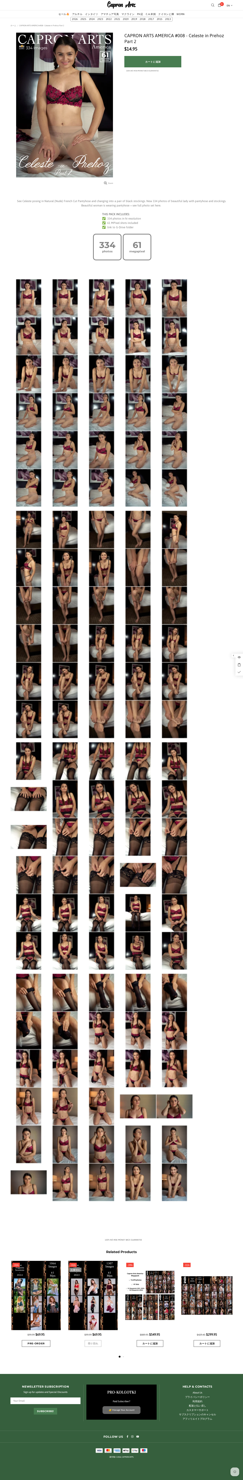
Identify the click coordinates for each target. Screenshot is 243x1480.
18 (143, 19)
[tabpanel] (36, 1307)
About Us (197, 1392)
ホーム (13, 25)
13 (168, 19)
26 (75, 19)
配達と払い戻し (197, 1405)
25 (83, 19)
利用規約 (197, 1401)
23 (100, 19)
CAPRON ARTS (121, 5)
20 (126, 19)
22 (109, 19)
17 (151, 19)
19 (134, 19)
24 (92, 19)
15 (160, 19)
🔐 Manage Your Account (121, 1410)
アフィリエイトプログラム (197, 1418)
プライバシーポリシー (197, 1397)
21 (117, 19)
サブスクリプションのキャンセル (197, 1414)
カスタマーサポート (197, 1410)
